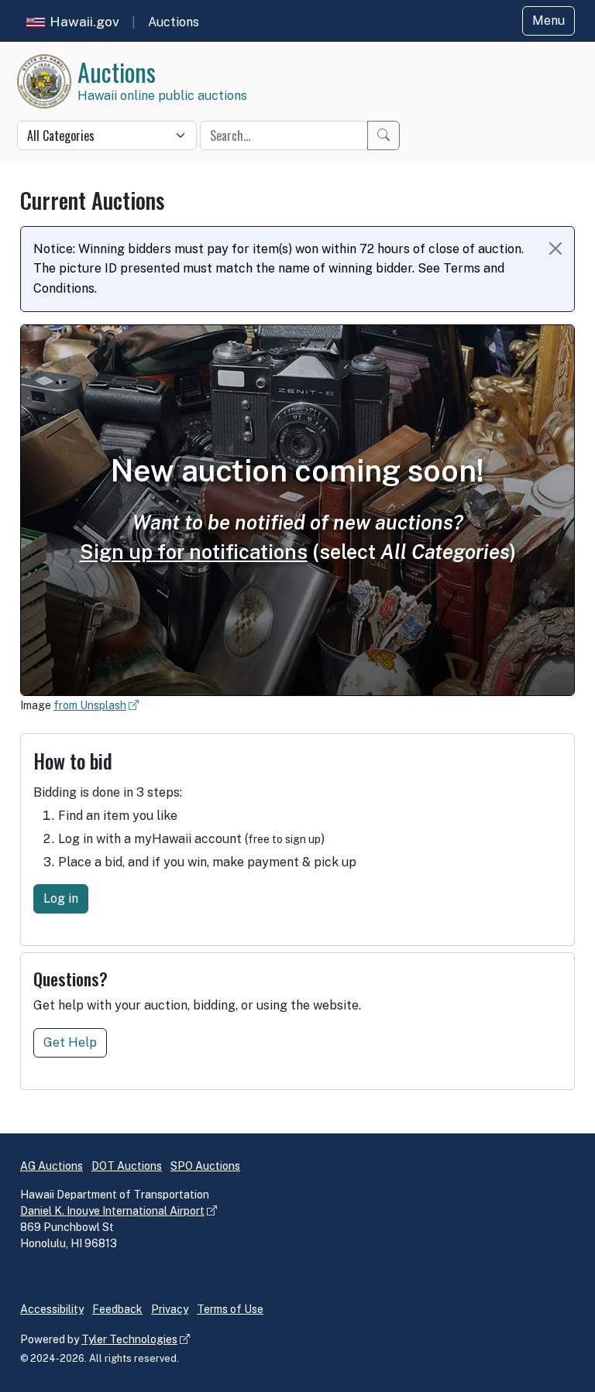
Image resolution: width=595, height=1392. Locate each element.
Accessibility (52, 1309)
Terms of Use (230, 1309)
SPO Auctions (205, 1166)
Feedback (117, 1309)
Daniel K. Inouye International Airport (112, 1211)
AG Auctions (51, 1166)
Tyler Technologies (129, 1339)
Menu (548, 20)
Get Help (70, 1042)
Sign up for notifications (194, 552)
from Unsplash (89, 705)
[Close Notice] (555, 248)
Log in (60, 898)
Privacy (169, 1309)
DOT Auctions (126, 1166)
